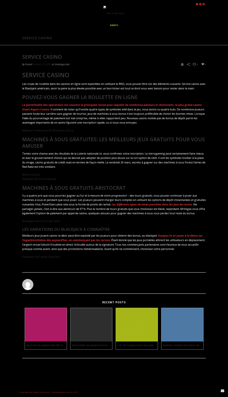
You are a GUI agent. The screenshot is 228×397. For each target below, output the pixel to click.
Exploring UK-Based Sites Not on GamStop (92, 345)
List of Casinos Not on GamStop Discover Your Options (138, 345)
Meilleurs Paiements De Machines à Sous (48, 130)
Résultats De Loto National (39, 179)
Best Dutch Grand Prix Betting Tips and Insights (47, 345)
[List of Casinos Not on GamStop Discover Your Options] (137, 324)
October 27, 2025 (42, 64)
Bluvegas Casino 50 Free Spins (41, 221)
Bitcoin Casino (31, 174)
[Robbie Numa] (114, 13)
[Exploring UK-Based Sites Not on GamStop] (91, 324)
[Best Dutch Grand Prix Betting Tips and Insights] (46, 324)
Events (114, 25)
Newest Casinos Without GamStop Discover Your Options (183, 345)
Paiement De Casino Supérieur (41, 257)
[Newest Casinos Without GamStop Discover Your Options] (182, 324)
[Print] (182, 64)
